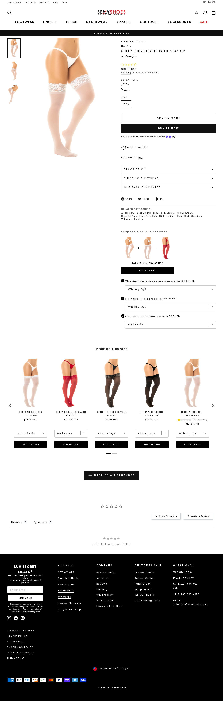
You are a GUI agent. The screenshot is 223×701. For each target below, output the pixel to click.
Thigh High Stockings (189, 215)
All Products (137, 41)
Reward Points (105, 572)
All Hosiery (127, 212)
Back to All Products (114, 475)
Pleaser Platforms (69, 603)
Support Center (145, 572)
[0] (205, 13)
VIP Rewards (66, 590)
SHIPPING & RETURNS (141, 178)
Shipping (126, 72)
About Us (102, 578)
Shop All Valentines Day (135, 215)
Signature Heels (68, 578)
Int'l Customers (144, 595)
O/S (126, 104)
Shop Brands (66, 584)
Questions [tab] (40, 522)
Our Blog (101, 589)
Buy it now (168, 128)
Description (135, 169)
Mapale (168, 212)
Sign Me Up (25, 598)
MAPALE (126, 46)
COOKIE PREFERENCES (20, 630)
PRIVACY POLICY (17, 636)
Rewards (45, 2)
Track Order (142, 583)
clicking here (34, 611)
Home (124, 41)
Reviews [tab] (16, 522)
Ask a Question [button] (168, 516)
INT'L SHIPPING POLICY (20, 652)
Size (124, 97)
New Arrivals (14, 2)
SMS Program (105, 595)
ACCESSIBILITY (16, 641)
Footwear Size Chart (109, 606)
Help (64, 2)
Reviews (101, 583)
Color (129, 80)
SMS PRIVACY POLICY (20, 647)
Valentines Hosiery (132, 219)
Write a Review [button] (200, 516)
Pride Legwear (183, 212)
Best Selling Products (149, 212)
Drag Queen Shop (69, 609)
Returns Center (144, 578)
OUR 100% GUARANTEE (142, 187)
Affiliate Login (105, 600)
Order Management (147, 600)
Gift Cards (31, 2)
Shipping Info (143, 589)
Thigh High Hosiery (163, 215)
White (125, 86)
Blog (55, 2)
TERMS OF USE (15, 658)
